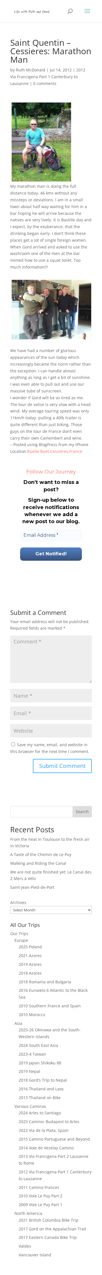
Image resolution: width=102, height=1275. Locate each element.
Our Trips (19, 933)
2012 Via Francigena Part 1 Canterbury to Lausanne (47, 76)
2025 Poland (30, 946)
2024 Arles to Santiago (40, 1112)
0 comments (44, 83)
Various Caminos (30, 1106)
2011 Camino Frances (39, 1187)
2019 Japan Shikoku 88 (40, 1063)
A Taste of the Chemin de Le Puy (40, 854)
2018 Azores (30, 973)
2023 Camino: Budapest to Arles (49, 1121)
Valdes (25, 1246)
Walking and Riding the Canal (38, 863)
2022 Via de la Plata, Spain (44, 1130)
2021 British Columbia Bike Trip (48, 1220)
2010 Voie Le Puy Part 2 (40, 1195)
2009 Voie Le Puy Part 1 (40, 1204)
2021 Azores (30, 955)
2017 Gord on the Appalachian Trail (52, 1229)
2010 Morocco (32, 1014)
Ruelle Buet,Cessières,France (54, 451)
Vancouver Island (35, 1254)
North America (28, 1213)
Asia (18, 1023)
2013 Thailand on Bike (40, 1097)
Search (82, 811)
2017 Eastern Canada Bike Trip (48, 1237)
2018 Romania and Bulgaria (45, 981)
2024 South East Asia (38, 1045)
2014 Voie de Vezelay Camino (46, 1147)
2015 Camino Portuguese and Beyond (54, 1139)
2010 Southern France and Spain (50, 1005)
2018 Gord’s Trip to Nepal (43, 1080)
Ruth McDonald (30, 70)
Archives (18, 902)
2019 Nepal (29, 1071)
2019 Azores (30, 964)
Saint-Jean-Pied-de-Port (32, 887)
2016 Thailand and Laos (41, 1088)
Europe (21, 940)
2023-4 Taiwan (32, 1054)
